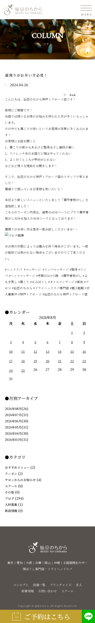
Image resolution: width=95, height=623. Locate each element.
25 (23, 370)
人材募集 (11, 504)
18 (23, 361)
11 (23, 351)
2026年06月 (13, 421)
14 (59, 351)
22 (72, 361)
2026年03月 (13, 439)
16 (84, 351)
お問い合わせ (47, 591)
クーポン (11, 473)
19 (35, 361)
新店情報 (11, 511)
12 (35, 351)
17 (11, 361)
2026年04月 (13, 433)
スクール (11, 486)
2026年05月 (13, 427)
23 (84, 361)
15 (72, 351)
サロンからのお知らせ (20, 480)
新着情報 (27, 591)
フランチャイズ (60, 585)
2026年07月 (13, 415)
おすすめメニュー (17, 467)
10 (11, 351)
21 (59, 361)
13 (47, 351)
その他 (9, 492)
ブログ (9, 498)
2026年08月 (13, 408)
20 (47, 361)
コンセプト (20, 585)
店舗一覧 (39, 585)
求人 (79, 585)
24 (11, 370)
